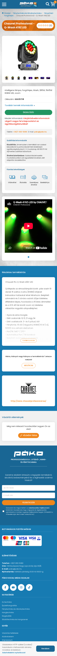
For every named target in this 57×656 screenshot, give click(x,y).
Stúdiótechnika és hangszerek (15, 619)
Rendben (45, 648)
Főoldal (7, 13)
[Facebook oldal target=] (5, 587)
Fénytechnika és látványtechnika (27, 13)
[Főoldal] (28, 4)
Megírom (28, 365)
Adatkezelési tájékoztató (39, 508)
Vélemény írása (30, 435)
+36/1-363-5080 (20, 132)
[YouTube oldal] (13, 587)
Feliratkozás (28, 502)
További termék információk (19, 105)
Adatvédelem (8, 636)
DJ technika (7, 602)
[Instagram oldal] (21, 587)
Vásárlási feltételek (10, 633)
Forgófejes (9, 15)
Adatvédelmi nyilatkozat (13, 652)
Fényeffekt (48, 13)
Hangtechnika (8, 612)
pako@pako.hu (40, 132)
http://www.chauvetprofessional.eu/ (28, 401)
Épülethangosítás (9, 605)
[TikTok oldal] (29, 587)
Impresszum (7, 640)
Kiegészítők (6, 616)
